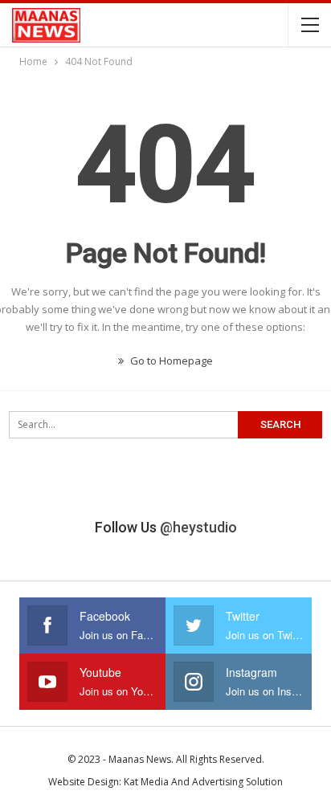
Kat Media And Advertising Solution (203, 782)
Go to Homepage (170, 360)
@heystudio (198, 527)
